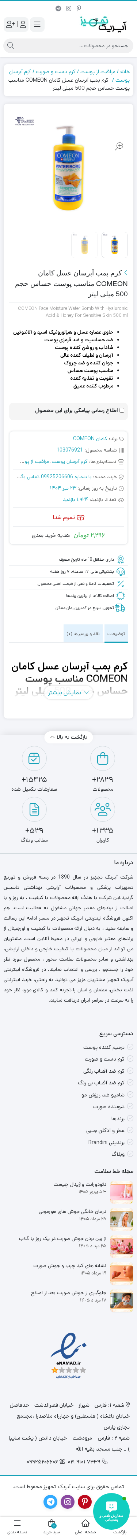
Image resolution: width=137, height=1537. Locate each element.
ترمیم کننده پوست (104, 1047)
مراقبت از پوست (97, 71)
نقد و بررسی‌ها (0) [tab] (83, 633)
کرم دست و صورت (56, 71)
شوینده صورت (109, 1106)
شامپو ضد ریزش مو (103, 1095)
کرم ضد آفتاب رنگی (104, 1071)
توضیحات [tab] (116, 633)
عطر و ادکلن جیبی (105, 1130)
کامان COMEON (90, 438)
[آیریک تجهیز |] (104, 24)
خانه (125, 71)
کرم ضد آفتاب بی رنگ (101, 1083)
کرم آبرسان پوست (70, 461)
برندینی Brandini (106, 1142)
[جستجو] (10, 45)
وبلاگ (118, 1154)
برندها (118, 1118)
